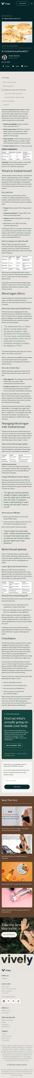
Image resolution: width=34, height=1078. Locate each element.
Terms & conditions (7, 1036)
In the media (5, 1013)
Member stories (6, 1010)
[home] (8, 3)
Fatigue (4, 1022)
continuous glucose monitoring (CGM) (14, 471)
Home (4, 16)
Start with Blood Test (9, 934)
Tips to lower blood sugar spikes (13, 93)
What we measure (7, 991)
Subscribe (17, 787)
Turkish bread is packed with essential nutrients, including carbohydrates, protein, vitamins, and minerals (15, 198)
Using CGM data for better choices (14, 97)
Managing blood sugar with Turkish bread (14, 90)
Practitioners (5, 993)
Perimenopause (6, 1026)
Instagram (4, 978)
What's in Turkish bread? (9, 82)
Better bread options (8, 101)
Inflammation (5, 1024)
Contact (4, 1034)
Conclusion (6, 105)
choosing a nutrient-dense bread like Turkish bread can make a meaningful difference (16, 235)
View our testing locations (9, 989)
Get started (22, 3)
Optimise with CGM (25, 934)
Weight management (7, 1020)
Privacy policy (5, 1040)
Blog (9, 16)
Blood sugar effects (8, 86)
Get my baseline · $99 (13, 745)
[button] (31, 3)
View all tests (5, 986)
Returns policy (6, 1038)
